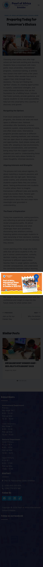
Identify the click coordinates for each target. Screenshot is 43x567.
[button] (40, 275)
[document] (21, 283)
